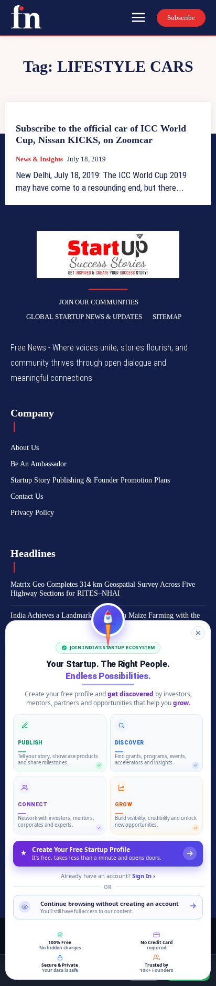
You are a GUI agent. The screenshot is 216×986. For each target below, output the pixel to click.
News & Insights (39, 159)
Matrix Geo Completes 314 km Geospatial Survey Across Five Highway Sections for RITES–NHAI (102, 588)
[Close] (198, 633)
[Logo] (26, 17)
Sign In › (143, 876)
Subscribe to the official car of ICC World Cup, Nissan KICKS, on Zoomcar (101, 134)
